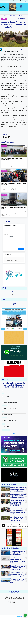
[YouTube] (23, 1)
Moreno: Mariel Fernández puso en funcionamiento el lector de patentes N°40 (13, 183)
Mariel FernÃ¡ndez (13, 15)
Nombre (5, 228)
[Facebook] (16, 1)
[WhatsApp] (12, 1)
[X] (14, 1)
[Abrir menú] (2, 13)
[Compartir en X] (6, 137)
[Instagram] (19, 1)
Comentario (6, 234)
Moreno (6, 15)
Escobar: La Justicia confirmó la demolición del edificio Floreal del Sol (13, 208)
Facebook (14, 586)
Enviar (21, 249)
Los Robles (21, 15)
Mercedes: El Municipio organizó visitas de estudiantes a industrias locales (12, 159)
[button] (10, 1)
